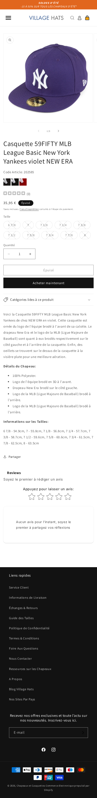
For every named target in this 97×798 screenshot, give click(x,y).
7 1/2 (14, 236)
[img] (14, 193)
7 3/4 (52, 236)
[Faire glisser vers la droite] (58, 131)
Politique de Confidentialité (29, 628)
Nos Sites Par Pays (22, 699)
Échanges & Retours (23, 608)
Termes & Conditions (24, 638)
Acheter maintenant (49, 283)
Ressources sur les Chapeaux (30, 669)
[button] (8, 17)
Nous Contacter (20, 658)
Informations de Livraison (28, 598)
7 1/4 (65, 226)
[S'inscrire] (83, 732)
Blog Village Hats (21, 689)
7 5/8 (33, 236)
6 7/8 (14, 226)
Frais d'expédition (29, 209)
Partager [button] (15, 457)
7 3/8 (84, 226)
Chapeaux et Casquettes (31, 785)
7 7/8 (71, 236)
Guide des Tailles (21, 618)
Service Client (19, 587)
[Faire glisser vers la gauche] (39, 131)
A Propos (15, 679)
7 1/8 (46, 226)
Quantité (9, 245)
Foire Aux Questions (23, 648)
